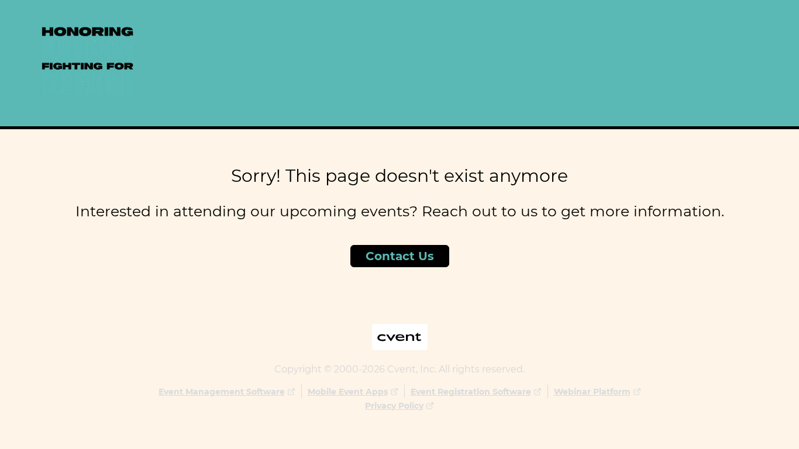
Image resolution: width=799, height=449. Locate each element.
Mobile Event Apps (348, 391)
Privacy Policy (394, 405)
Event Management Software (222, 391)
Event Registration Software (471, 391)
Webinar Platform (592, 391)
